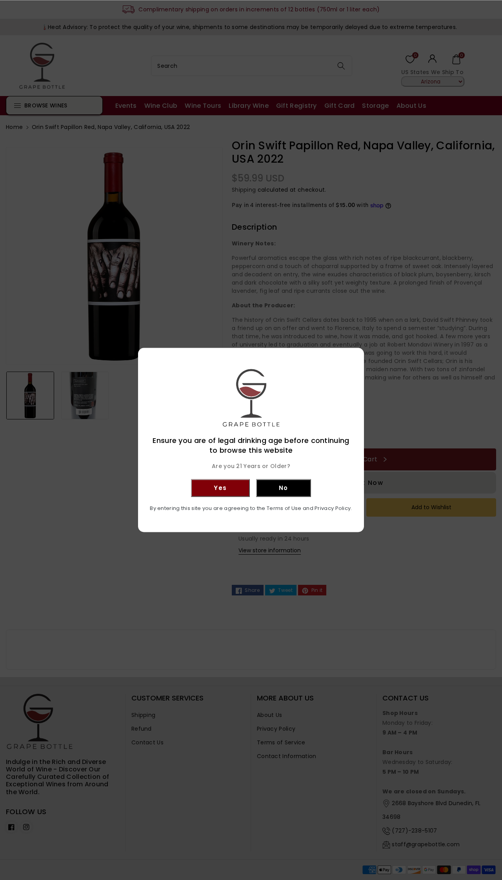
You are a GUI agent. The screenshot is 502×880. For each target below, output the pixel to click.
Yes (220, 488)
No (283, 488)
